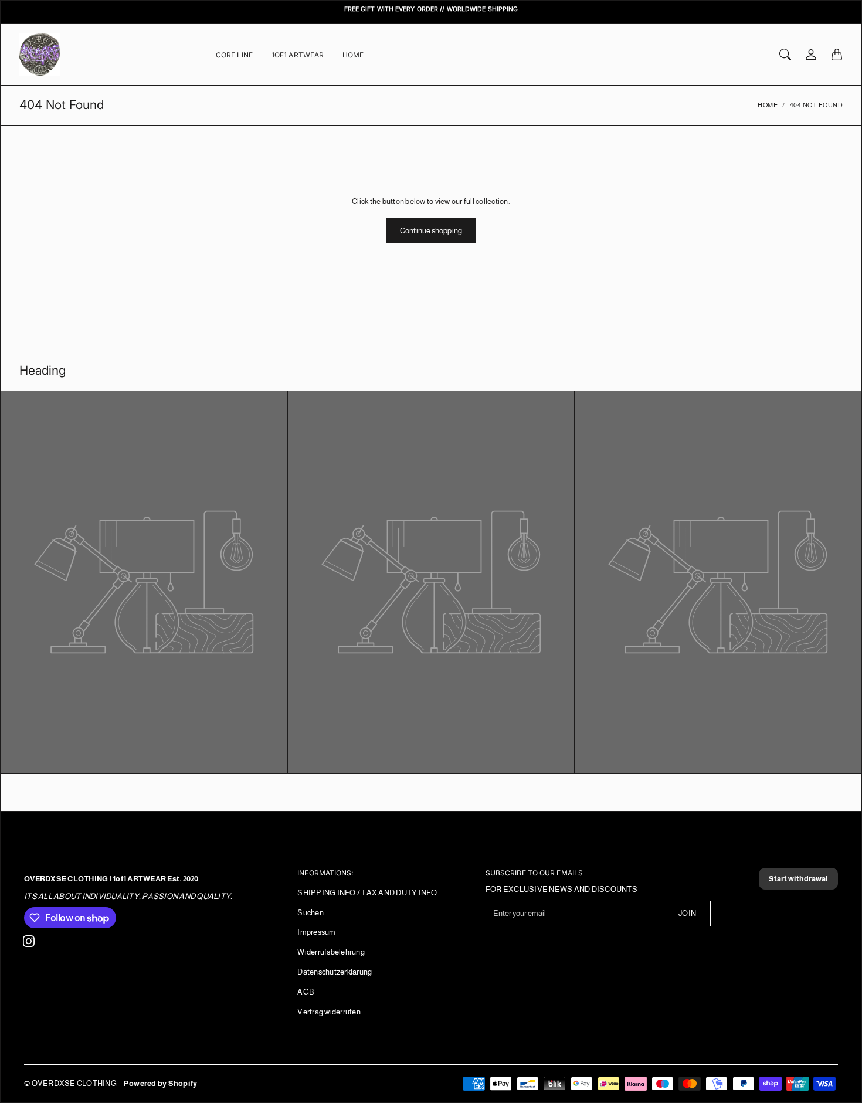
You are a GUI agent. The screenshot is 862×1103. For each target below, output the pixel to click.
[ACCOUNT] (811, 54)
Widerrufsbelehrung (331, 952)
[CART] (837, 54)
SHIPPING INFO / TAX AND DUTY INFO (367, 892)
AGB (305, 991)
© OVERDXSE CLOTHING (70, 1083)
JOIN (686, 913)
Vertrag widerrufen (329, 1011)
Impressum (316, 932)
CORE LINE (234, 54)
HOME (353, 54)
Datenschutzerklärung (334, 972)
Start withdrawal (798, 878)
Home (768, 104)
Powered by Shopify (161, 1083)
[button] (29, 941)
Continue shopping (431, 230)
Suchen (310, 912)
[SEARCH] (785, 54)
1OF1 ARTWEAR (298, 54)
